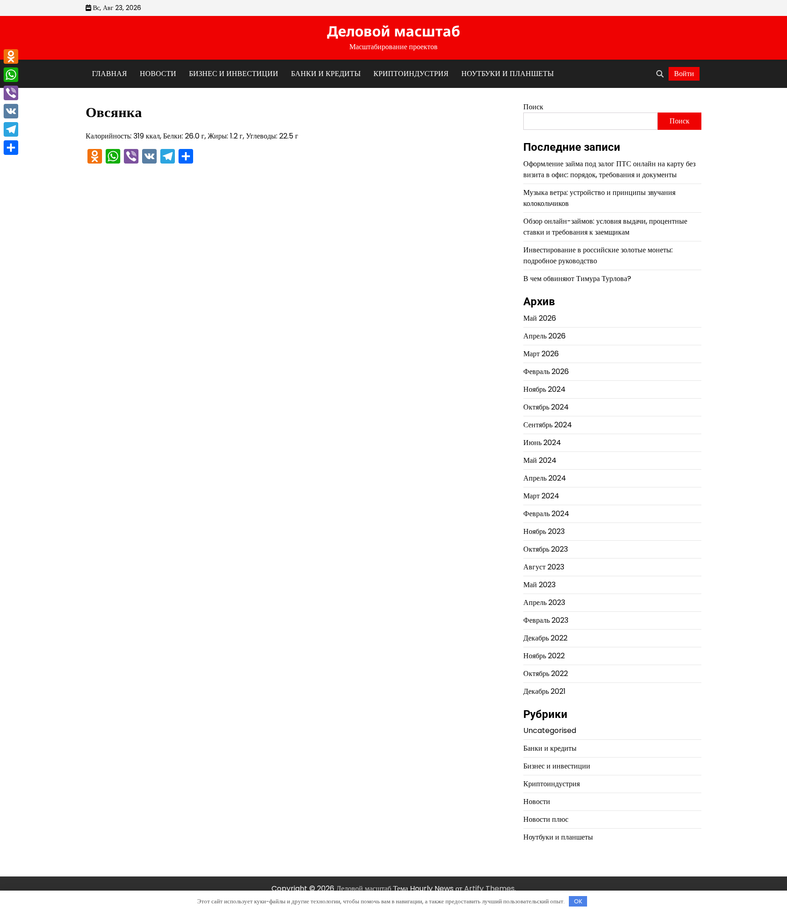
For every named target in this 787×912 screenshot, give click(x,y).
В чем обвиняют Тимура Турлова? (577, 278)
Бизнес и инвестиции (233, 73)
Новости (158, 73)
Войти (684, 73)
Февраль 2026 (546, 371)
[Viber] (11, 93)
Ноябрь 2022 (544, 656)
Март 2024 (541, 496)
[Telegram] (11, 129)
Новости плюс (545, 819)
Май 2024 (540, 460)
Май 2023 (539, 584)
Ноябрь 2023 (544, 531)
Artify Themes (489, 888)
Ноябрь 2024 (544, 389)
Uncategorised (549, 730)
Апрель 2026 (544, 336)
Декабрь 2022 (545, 638)
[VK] (11, 111)
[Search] (660, 74)
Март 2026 (541, 353)
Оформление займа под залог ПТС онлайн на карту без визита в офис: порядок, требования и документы (609, 169)
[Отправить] (11, 147)
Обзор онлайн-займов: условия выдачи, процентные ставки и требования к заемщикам (605, 226)
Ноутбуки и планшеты (507, 73)
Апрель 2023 (544, 602)
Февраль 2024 (546, 513)
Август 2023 (543, 567)
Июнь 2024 (542, 442)
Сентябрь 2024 (547, 425)
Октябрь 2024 (546, 407)
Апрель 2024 (544, 478)
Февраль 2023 (545, 620)
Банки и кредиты (326, 73)
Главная (109, 73)
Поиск (533, 107)
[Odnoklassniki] (11, 56)
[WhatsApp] (11, 75)
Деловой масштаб (393, 31)
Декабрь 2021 (544, 691)
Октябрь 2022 (545, 673)
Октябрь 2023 (545, 549)
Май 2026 (539, 318)
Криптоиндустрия (411, 73)
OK (578, 901)
